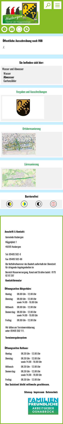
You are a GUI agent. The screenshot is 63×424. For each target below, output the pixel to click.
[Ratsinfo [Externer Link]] (19, 30)
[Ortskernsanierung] (31, 144)
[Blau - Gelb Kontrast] (24, 204)
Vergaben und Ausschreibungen (31, 92)
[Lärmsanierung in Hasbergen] (31, 178)
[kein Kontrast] (53, 204)
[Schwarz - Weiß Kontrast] (39, 204)
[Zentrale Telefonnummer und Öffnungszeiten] (4, 30)
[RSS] (27, 30)
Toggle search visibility (48, 5)
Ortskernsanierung (32, 129)
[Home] (20, 24)
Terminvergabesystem (16, 337)
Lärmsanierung (31, 164)
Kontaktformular (13, 280)
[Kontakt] (12, 30)
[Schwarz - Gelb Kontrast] (9, 204)
